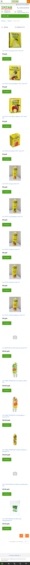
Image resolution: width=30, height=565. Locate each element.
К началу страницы (14, 555)
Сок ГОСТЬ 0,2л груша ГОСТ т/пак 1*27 (12, 50)
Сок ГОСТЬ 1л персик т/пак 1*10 (11, 249)
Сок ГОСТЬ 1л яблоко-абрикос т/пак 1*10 (13, 315)
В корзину (7, 58)
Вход (19, 4)
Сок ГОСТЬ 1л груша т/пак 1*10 (10, 183)
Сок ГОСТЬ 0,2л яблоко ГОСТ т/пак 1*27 (13, 151)
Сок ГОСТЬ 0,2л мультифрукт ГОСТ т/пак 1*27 (14, 83)
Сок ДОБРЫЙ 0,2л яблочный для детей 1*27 (14, 348)
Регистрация (25, 4)
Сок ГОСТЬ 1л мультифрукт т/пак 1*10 (12, 216)
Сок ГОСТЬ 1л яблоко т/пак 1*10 (11, 282)
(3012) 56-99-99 (24, 8)
